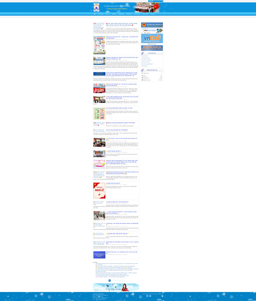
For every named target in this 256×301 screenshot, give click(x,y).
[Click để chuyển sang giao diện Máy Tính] (150, 296)
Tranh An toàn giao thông (146, 59)
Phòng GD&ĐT (95, 1)
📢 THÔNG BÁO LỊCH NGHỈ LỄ (113, 183)
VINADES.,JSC (160, 293)
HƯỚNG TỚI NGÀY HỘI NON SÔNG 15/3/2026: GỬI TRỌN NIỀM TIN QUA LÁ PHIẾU (116, 272)
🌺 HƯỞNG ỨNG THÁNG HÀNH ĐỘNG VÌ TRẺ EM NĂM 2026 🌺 (120, 122)
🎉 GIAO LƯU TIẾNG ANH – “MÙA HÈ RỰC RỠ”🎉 (117, 201)
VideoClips (129, 14)
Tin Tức (107, 14)
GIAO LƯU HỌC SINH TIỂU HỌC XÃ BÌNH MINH (117, 129)
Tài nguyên (145, 14)
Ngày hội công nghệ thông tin (147, 63)
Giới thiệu (100, 14)
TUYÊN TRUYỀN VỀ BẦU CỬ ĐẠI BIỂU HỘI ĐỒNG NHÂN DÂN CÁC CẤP (114, 270)
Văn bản (114, 14)
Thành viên (137, 14)
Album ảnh (121, 14)
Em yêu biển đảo (144, 55)
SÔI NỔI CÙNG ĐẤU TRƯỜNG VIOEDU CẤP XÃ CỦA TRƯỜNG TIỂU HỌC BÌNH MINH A (117, 268)
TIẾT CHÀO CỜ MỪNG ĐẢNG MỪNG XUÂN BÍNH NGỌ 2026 (111, 274)
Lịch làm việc (97, 17)
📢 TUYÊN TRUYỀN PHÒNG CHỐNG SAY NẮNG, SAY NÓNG (119, 108)
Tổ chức (153, 14)
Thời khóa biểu (144, 65)
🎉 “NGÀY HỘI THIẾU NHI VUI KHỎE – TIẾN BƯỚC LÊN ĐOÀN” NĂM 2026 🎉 (115, 266)
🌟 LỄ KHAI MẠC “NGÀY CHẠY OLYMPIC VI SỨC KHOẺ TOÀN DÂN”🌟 (114, 267)
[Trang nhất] (94, 14)
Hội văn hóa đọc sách (145, 61)
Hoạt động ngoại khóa (145, 57)
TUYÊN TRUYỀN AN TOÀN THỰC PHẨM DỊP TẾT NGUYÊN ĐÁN (112, 275)
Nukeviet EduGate (150, 293)
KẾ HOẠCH (101, 271)
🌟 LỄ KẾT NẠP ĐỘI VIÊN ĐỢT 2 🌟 (114, 151)
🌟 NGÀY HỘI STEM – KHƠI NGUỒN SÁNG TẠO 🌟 (117, 233)
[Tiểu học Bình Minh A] (96, 7)
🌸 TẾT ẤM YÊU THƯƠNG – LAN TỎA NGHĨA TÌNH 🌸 (110, 276)
